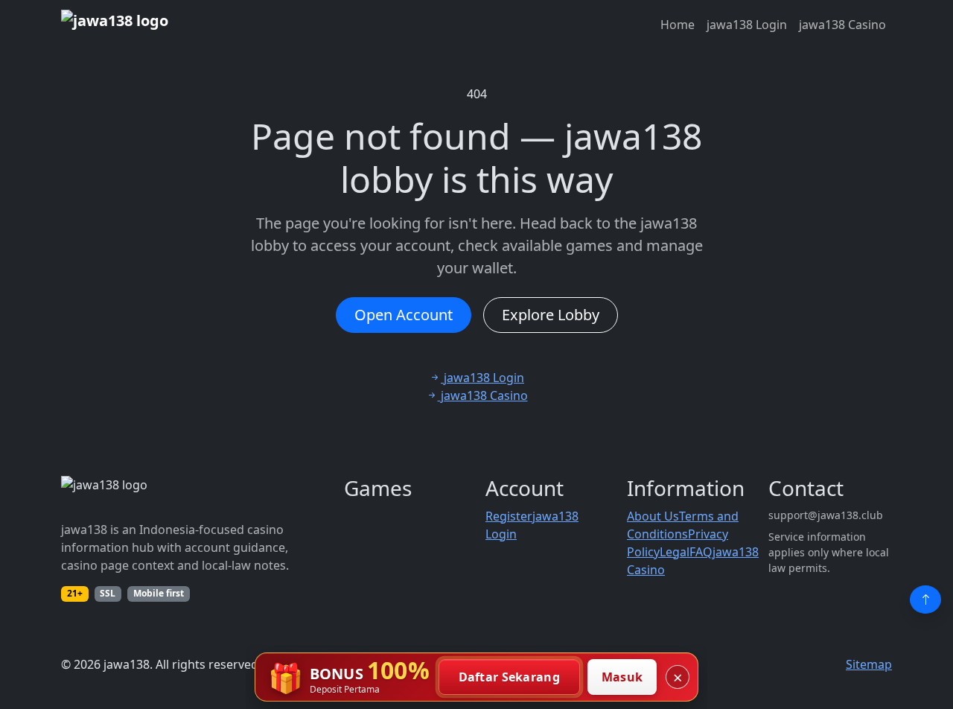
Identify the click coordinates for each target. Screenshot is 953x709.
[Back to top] (925, 599)
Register (508, 516)
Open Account (403, 315)
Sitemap (869, 664)
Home (677, 24)
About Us (653, 516)
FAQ (701, 552)
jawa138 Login (747, 24)
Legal (674, 552)
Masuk (622, 677)
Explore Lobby (550, 315)
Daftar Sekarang (510, 677)
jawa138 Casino (842, 24)
